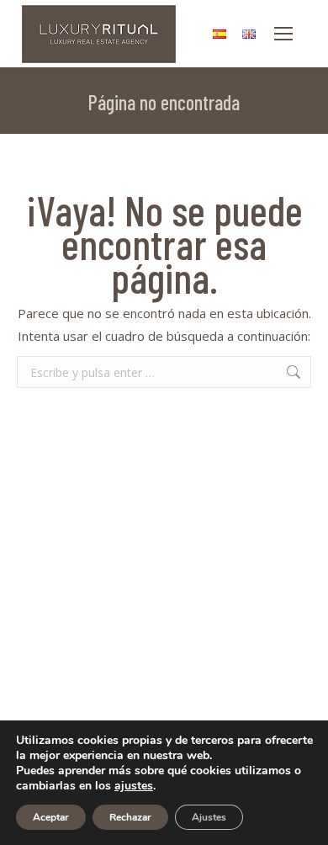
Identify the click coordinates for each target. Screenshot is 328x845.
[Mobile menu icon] (283, 34)
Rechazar (130, 817)
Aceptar (51, 817)
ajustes (133, 786)
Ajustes (209, 817)
